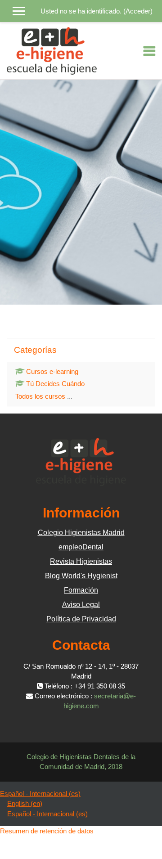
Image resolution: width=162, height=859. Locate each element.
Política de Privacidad (81, 619)
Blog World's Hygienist (81, 576)
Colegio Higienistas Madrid (81, 532)
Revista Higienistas (81, 561)
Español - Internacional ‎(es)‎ (40, 793)
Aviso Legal (81, 604)
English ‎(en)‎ (24, 803)
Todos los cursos (40, 396)
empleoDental (81, 547)
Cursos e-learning (52, 371)
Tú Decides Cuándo (55, 383)
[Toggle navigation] (149, 51)
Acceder (138, 11)
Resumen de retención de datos (47, 831)
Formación (81, 590)
